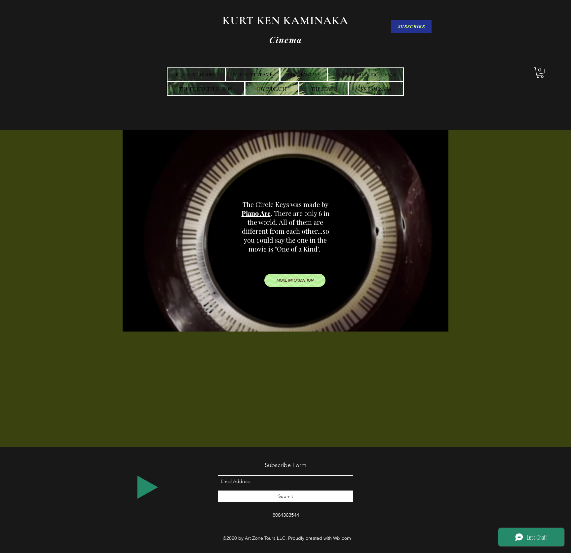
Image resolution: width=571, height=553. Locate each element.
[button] (540, 72)
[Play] (147, 487)
